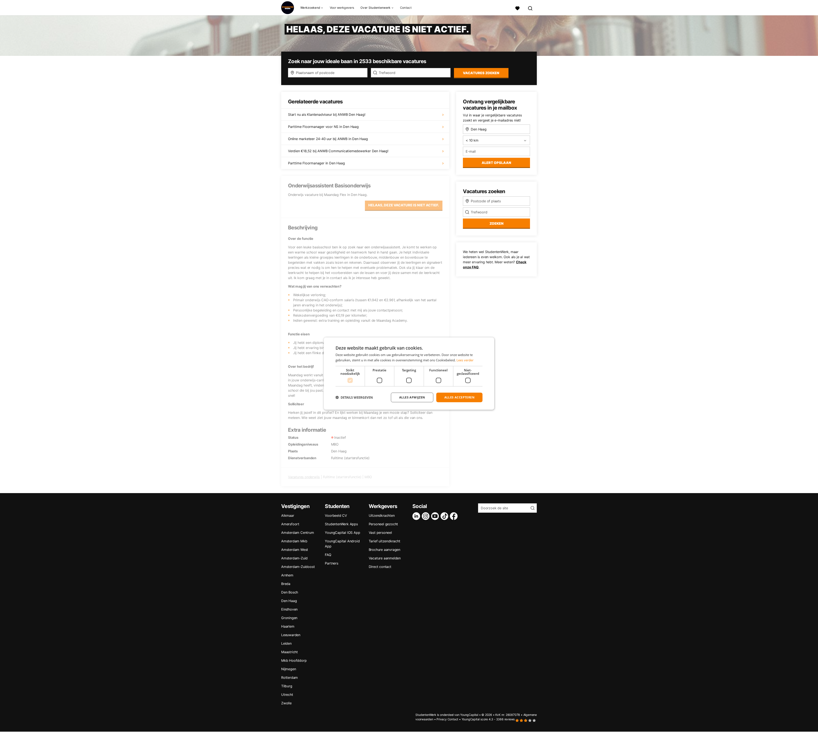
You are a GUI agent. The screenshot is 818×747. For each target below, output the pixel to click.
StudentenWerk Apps (341, 524)
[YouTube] (436, 516)
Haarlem (287, 626)
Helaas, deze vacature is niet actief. (403, 205)
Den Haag (289, 601)
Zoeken (497, 223)
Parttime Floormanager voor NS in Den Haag (323, 126)
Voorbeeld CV (336, 515)
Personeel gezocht (383, 524)
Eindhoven (289, 609)
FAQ (328, 555)
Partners (331, 563)
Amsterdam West (294, 549)
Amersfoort (290, 524)
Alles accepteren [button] (459, 397)
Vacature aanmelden (385, 558)
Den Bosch (289, 592)
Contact (406, 7)
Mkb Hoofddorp (294, 660)
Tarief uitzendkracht (384, 541)
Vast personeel (380, 532)
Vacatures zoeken (481, 73)
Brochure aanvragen (384, 549)
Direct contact (380, 567)
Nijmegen (288, 669)
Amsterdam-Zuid (294, 558)
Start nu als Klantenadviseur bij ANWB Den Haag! (326, 114)
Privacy (441, 719)
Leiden (286, 643)
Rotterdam (289, 677)
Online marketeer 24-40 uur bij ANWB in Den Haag (328, 139)
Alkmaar (287, 515)
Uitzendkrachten (382, 515)
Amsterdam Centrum (297, 532)
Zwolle (286, 703)
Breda (285, 584)
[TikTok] (445, 516)
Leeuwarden (290, 635)
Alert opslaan (496, 163)
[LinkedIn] (417, 516)
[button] (354, 397)
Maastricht (289, 652)
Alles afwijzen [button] (412, 397)
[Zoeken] (530, 8)
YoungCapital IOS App (342, 532)
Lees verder (465, 360)
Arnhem (287, 575)
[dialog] (409, 373)
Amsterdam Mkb (294, 541)
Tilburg (286, 686)
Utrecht (287, 694)
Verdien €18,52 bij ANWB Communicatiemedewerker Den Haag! (338, 151)
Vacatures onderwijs (304, 477)
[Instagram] (426, 516)
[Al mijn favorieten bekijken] (517, 8)
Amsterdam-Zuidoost (298, 567)
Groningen (289, 618)
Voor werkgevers (342, 7)
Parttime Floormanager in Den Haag (316, 163)
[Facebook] (454, 516)
